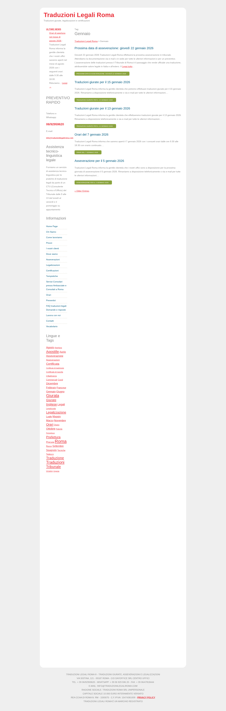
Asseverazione (54, 356)
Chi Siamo (51, 232)
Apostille (52, 352)
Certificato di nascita (54, 372)
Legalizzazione (56, 412)
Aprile (62, 352)
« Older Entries (82, 191)
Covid (60, 380)
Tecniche (61, 450)
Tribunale (53, 467)
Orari (48, 295)
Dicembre (52, 383)
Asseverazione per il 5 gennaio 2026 (99, 160)
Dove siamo (52, 254)
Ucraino (49, 471)
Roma (61, 441)
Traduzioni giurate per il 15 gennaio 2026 (102, 82)
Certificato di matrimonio (55, 368)
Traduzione (55, 458)
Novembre (60, 420)
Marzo (49, 420)
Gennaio (51, 391)
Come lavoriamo (54, 237)
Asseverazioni (53, 259)
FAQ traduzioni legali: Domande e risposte (56, 308)
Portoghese (50, 433)
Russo (49, 446)
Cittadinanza (51, 376)
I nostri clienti (52, 248)
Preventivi (51, 300)
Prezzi (49, 243)
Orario (56, 425)
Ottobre (50, 428)
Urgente (56, 471)
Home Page (52, 226)
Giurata (52, 395)
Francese (61, 387)
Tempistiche (52, 276)
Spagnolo (51, 450)
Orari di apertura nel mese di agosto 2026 (57, 37)
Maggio (57, 416)
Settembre (58, 446)
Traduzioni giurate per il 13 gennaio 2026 (102, 108)
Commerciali (51, 380)
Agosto (50, 347)
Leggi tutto (127, 66)
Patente (59, 429)
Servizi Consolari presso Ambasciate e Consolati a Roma (56, 286)
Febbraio (51, 387)
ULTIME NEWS (53, 29)
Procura (50, 442)
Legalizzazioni (53, 265)
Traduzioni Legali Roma (86, 41)
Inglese (51, 404)
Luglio (49, 416)
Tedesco (50, 454)
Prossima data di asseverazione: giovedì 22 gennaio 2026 (114, 48)
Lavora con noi (53, 315)
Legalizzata (51, 409)
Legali (61, 404)
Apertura (58, 348)
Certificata (52, 363)
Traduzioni (55, 462)
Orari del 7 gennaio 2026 (91, 134)
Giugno (60, 391)
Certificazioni (52, 270)
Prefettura (53, 437)
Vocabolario (51, 326)
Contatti (50, 321)
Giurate (51, 400)
